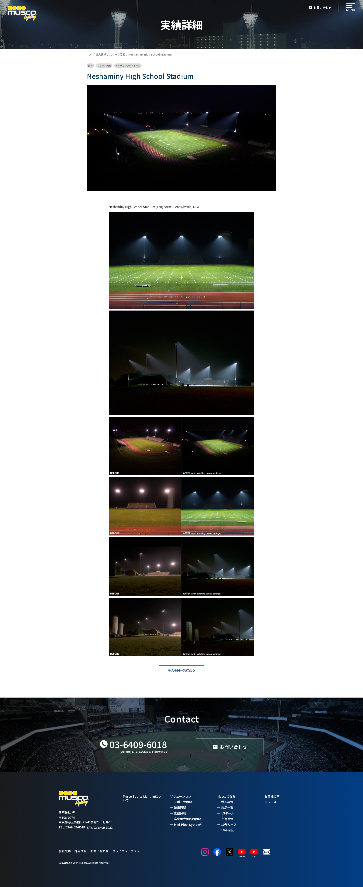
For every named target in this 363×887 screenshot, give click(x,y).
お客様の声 (272, 796)
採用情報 (80, 851)
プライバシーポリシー (127, 851)
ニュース (270, 802)
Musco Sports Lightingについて (142, 798)
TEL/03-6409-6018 (72, 827)
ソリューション (180, 796)
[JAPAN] (242, 852)
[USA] (254, 852)
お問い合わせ (99, 851)
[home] (22, 13)
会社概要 (65, 851)
